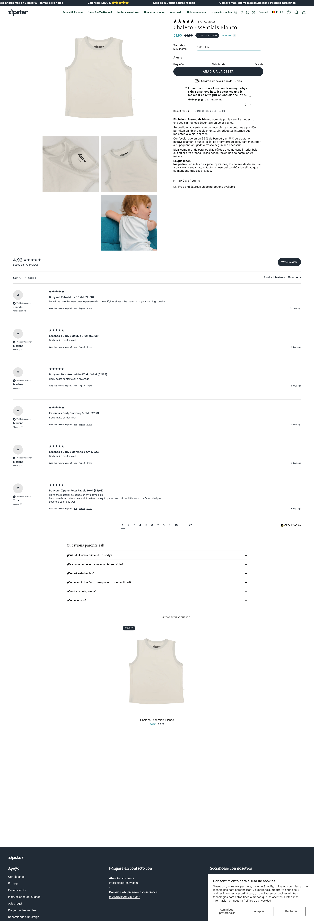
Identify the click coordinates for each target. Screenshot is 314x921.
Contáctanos (16, 876)
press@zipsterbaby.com (124, 896)
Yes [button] (75, 308)
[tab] (274, 277)
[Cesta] (304, 12)
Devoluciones (17, 890)
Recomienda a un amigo (23, 917)
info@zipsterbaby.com (123, 882)
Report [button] (82, 308)
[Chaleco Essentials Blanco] (157, 671)
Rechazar (291, 911)
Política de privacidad (257, 900)
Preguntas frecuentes (22, 910)
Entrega (13, 883)
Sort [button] (16, 277)
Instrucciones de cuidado (24, 896)
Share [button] (89, 308)
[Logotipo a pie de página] (16, 857)
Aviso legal (15, 903)
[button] (72, 12)
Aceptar (259, 911)
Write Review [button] (289, 262)
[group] (30, 260)
